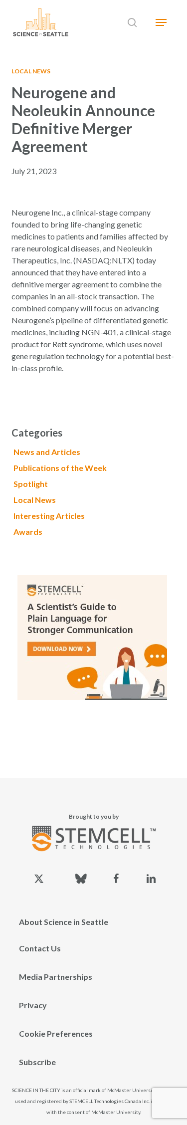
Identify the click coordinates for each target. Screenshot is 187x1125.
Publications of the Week (60, 467)
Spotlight (30, 483)
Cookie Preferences (56, 1033)
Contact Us (40, 948)
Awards (27, 531)
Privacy (33, 1005)
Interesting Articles (49, 515)
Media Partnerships (55, 976)
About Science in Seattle (63, 921)
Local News (30, 71)
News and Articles (46, 451)
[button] (161, 22)
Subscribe (37, 1062)
